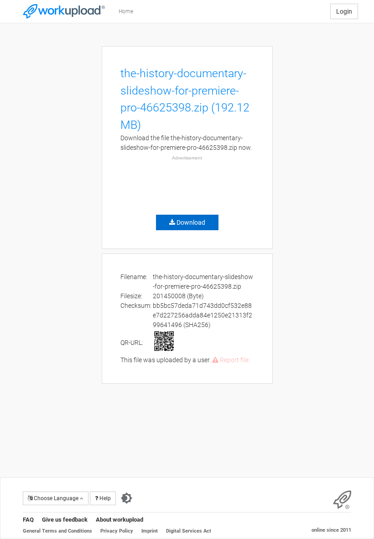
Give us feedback (65, 519)
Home (126, 11)
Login (344, 11)
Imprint (149, 531)
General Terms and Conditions (57, 531)
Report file (233, 360)
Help (104, 498)
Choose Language (56, 498)
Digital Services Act (188, 531)
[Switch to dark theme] (126, 498)
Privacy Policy (116, 531)
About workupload (119, 519)
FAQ (28, 519)
